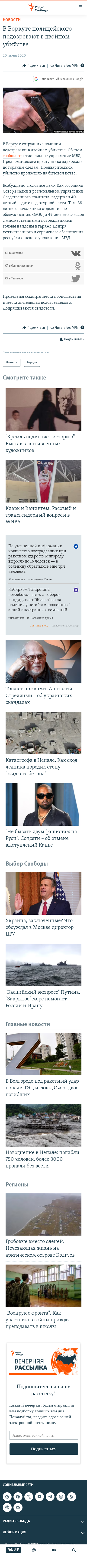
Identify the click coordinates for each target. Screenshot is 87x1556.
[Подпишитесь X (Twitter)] (28, 1496)
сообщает (11, 156)
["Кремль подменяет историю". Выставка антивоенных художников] (43, 409)
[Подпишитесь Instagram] (60, 1496)
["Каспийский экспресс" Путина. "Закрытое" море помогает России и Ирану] (43, 965)
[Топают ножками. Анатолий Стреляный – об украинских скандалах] (43, 661)
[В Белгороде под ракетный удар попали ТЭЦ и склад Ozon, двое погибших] (43, 1054)
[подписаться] (17, 1507)
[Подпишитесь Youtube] (39, 1496)
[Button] (34, 66)
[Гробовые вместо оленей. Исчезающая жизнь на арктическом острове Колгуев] (43, 1214)
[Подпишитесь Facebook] (17, 1496)
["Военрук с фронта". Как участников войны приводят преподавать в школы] (43, 1286)
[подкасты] (34, 1550)
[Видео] (54, 1550)
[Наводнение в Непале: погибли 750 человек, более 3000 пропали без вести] (43, 1125)
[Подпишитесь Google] (7, 1496)
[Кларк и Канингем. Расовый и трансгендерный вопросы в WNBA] (43, 481)
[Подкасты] (7, 1507)
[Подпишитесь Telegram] (50, 1496)
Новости (12, 20)
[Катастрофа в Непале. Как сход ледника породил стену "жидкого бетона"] (43, 733)
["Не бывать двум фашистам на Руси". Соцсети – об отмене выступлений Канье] (43, 804)
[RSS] (71, 1496)
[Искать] (74, 1550)
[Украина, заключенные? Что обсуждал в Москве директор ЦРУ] (43, 893)
